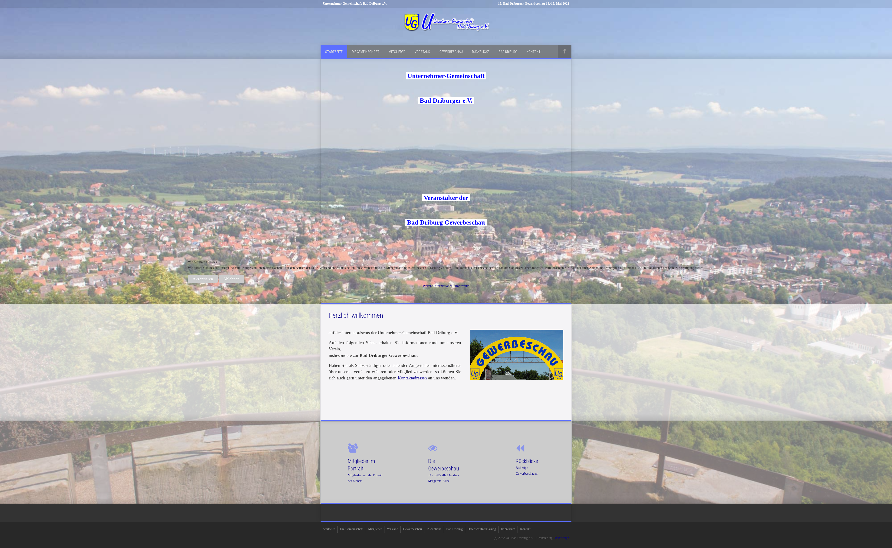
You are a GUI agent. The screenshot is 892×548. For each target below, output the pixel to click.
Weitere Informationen (438, 286)
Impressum (462, 286)
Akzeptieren (203, 279)
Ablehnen (231, 279)
